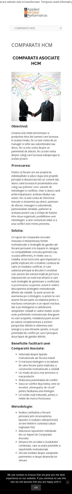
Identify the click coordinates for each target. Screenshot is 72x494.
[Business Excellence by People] (36, 18)
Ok (36, 487)
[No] (67, 482)
